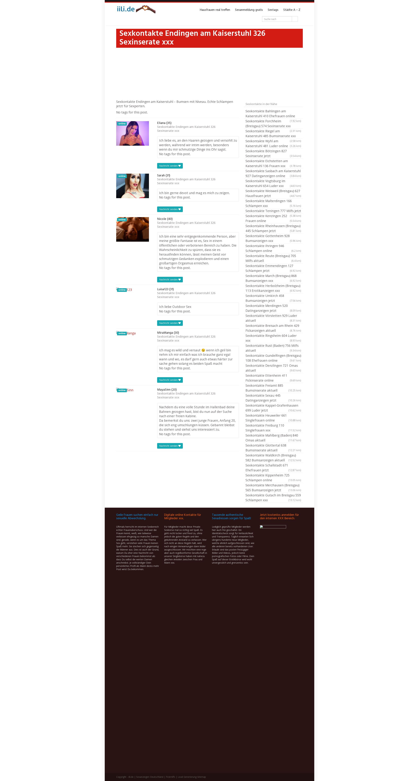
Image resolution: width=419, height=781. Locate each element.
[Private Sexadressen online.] (136, 10)
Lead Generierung (187, 776)
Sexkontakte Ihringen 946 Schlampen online (273, 248)
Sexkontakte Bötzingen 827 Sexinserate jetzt (273, 153)
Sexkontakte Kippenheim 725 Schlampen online (273, 477)
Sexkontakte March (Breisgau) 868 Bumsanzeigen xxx (273, 278)
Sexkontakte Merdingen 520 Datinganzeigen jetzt (273, 308)
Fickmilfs (170, 776)
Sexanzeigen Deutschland (149, 776)
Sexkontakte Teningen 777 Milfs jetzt (273, 211)
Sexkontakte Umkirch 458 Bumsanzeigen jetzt (273, 298)
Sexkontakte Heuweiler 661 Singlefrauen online (273, 417)
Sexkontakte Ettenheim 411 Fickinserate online (273, 378)
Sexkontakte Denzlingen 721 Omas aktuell (273, 368)
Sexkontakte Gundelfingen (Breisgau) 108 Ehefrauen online (273, 358)
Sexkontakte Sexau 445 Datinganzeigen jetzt (273, 398)
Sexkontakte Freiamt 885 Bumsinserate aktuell (273, 388)
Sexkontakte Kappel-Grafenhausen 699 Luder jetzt (273, 407)
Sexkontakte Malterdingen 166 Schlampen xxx (273, 203)
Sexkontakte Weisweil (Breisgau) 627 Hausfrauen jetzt (273, 193)
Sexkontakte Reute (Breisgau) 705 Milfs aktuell (273, 258)
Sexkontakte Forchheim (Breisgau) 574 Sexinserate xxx (273, 124)
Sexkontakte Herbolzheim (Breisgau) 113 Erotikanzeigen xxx (273, 288)
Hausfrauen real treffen (215, 10)
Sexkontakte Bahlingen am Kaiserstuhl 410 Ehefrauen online (273, 114)
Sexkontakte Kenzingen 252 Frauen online (273, 218)
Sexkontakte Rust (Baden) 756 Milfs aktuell (273, 348)
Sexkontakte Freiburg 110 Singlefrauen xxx (273, 427)
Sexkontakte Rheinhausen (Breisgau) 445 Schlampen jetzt (273, 228)
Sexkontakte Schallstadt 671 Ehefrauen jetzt (273, 467)
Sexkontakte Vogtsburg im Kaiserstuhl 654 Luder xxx (273, 183)
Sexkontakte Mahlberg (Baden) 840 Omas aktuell (273, 437)
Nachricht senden (168, 165)
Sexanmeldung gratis (249, 10)
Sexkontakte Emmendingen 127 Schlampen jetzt (273, 268)
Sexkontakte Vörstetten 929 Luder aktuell (273, 318)
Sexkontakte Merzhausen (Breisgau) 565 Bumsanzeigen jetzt (273, 487)
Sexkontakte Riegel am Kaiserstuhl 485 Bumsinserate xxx (273, 134)
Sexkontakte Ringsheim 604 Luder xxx (273, 338)
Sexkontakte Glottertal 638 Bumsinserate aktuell (273, 447)
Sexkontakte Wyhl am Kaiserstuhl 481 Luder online (273, 143)
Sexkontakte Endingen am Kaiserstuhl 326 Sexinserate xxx (186, 129)
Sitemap (201, 776)
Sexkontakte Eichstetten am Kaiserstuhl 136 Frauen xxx (273, 163)
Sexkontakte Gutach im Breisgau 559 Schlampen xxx (273, 497)
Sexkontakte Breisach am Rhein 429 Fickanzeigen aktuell (273, 328)
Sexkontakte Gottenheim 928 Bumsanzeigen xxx (273, 238)
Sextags (273, 10)
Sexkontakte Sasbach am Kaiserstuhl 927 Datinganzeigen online (273, 173)
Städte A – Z (291, 10)
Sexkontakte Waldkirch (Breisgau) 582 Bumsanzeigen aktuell (273, 457)
